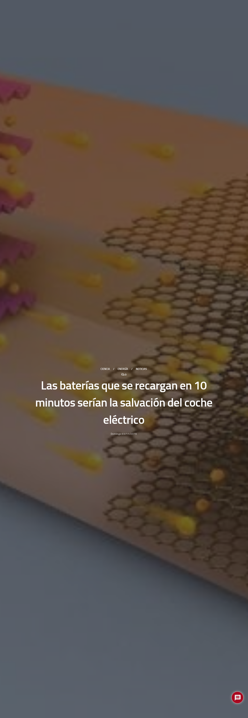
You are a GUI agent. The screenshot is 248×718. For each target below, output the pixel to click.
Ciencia (105, 369)
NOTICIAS (141, 369)
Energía (123, 369)
